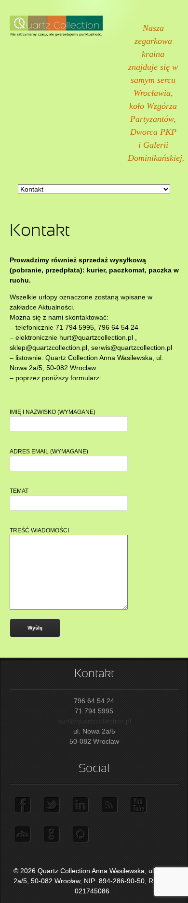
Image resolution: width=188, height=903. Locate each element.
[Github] (53, 834)
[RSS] (111, 805)
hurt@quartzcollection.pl (94, 721)
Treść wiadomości (39, 530)
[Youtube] (139, 805)
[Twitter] (53, 805)
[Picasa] (82, 834)
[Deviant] (24, 834)
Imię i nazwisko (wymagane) (52, 412)
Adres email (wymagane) (49, 451)
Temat (19, 491)
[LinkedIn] (82, 805)
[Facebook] (24, 805)
